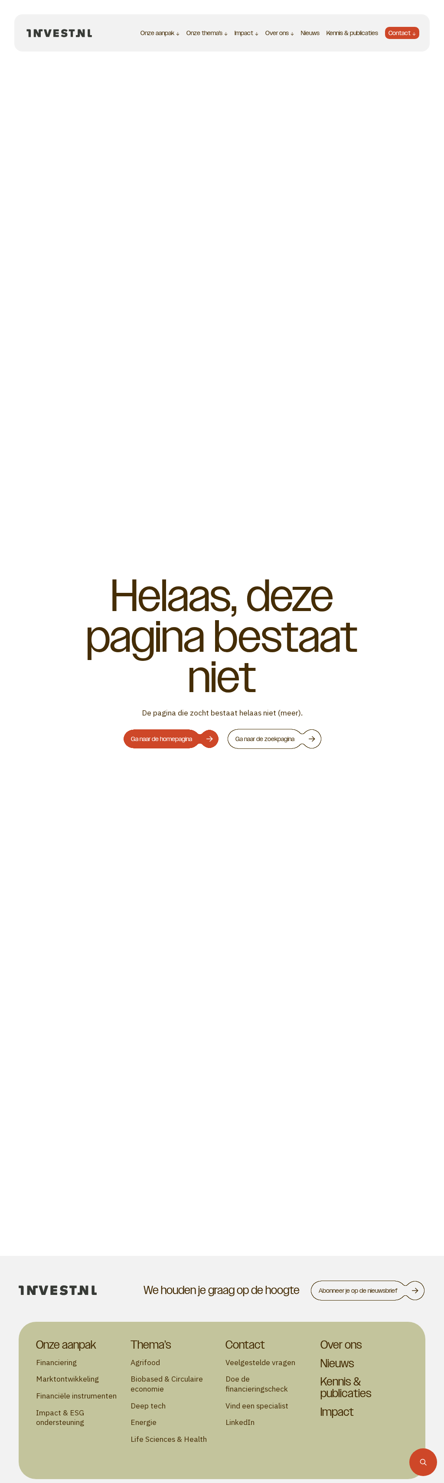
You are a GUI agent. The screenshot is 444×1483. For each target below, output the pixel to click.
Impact (244, 33)
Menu (109, 33)
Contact (399, 32)
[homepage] (58, 1290)
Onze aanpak (157, 33)
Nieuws (310, 32)
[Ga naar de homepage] (59, 33)
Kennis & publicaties (352, 32)
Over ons (277, 33)
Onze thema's (204, 33)
